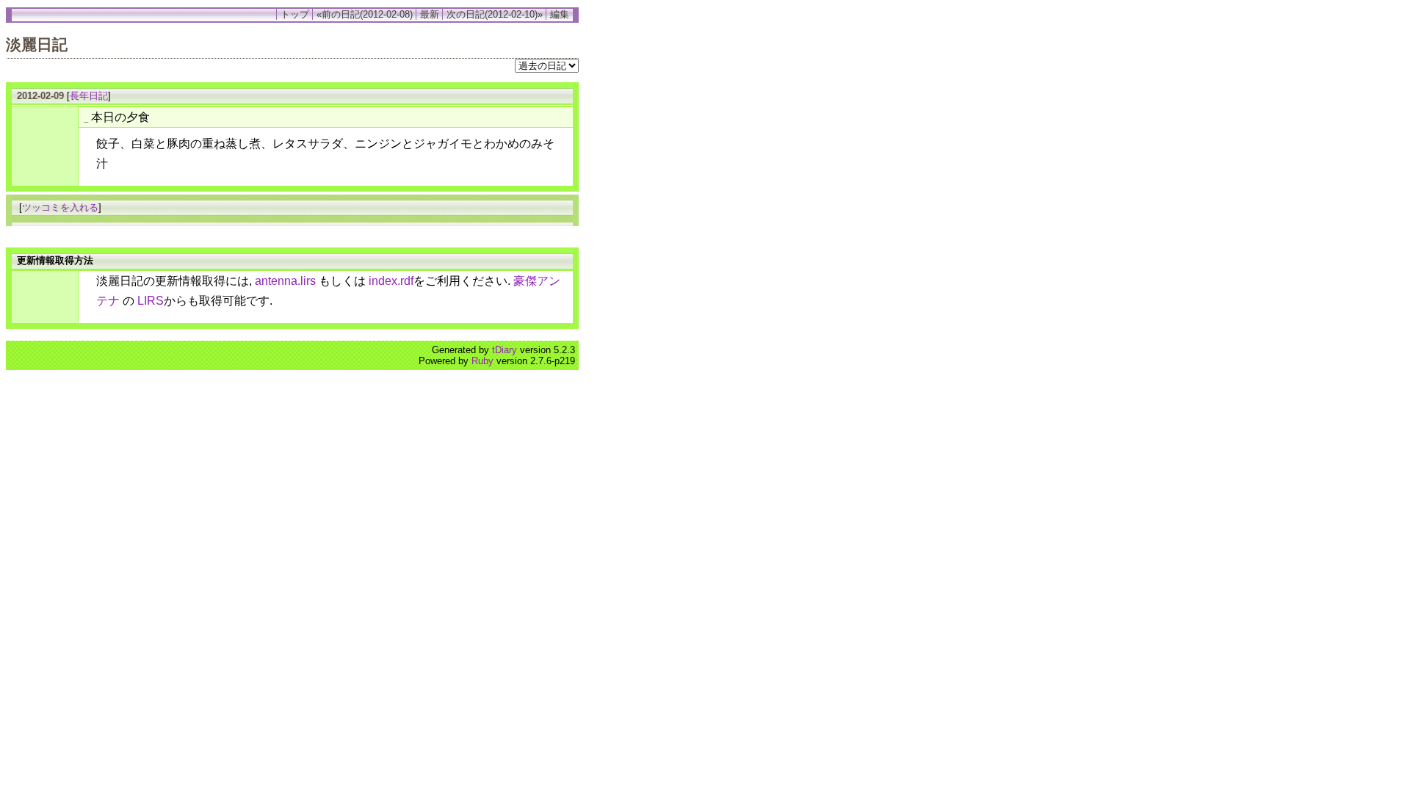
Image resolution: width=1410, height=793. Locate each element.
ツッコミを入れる (60, 207)
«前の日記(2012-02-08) (365, 14)
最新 (429, 14)
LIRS (150, 300)
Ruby (482, 360)
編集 (559, 14)
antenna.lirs (285, 281)
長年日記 (89, 95)
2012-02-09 (40, 95)
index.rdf (391, 281)
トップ (295, 14)
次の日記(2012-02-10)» (494, 14)
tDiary (504, 349)
